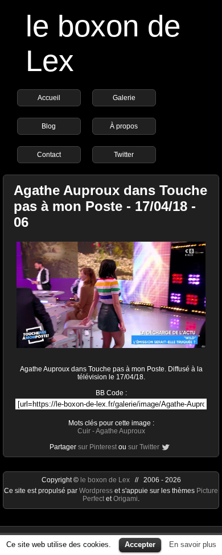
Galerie (124, 98)
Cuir (84, 431)
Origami (125, 499)
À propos (124, 126)
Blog (49, 126)
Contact (49, 155)
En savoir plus (192, 544)
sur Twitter (143, 447)
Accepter (140, 544)
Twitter (124, 155)
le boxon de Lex (105, 480)
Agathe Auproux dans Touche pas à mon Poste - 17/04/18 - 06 (110, 206)
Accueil (49, 98)
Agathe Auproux (120, 431)
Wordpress (96, 491)
